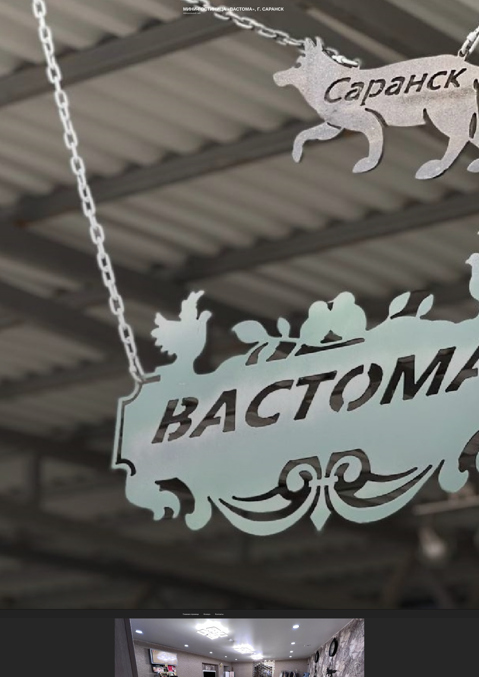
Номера (207, 614)
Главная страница (191, 614)
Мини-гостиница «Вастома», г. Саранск (233, 8)
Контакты (219, 614)
